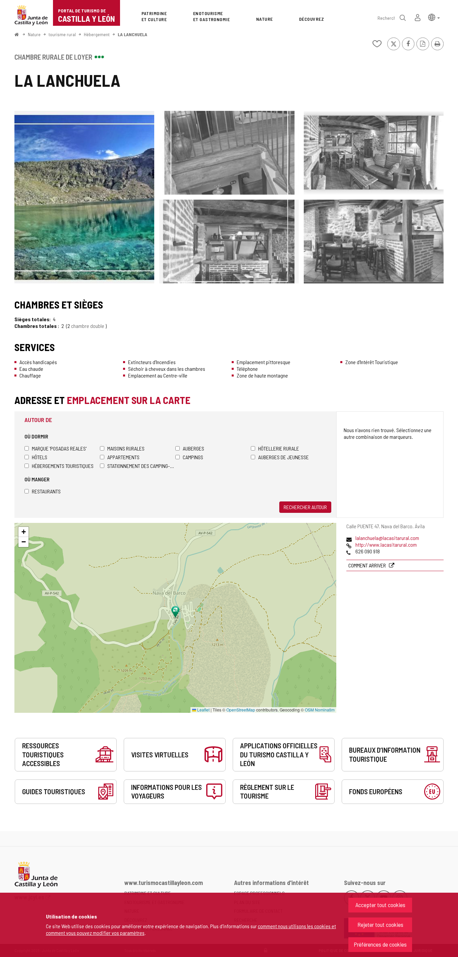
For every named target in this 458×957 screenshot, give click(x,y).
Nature (34, 34)
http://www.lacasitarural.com (386, 544)
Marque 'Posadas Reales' (59, 448)
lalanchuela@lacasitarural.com (387, 538)
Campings (193, 457)
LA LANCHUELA (132, 34)
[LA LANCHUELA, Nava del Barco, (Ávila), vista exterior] (84, 197)
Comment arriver (367, 565)
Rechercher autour (305, 507)
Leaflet (203, 709)
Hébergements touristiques (63, 466)
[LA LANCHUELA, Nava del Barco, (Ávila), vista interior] (229, 153)
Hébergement (97, 34)
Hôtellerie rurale (278, 448)
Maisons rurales (126, 448)
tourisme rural (62, 34)
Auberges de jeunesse (283, 457)
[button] (434, 17)
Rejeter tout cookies (380, 924)
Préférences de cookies (380, 944)
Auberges (193, 448)
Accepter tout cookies (380, 904)
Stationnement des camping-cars (141, 466)
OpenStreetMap (240, 709)
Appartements (123, 457)
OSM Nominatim (320, 709)
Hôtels (39, 457)
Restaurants (46, 491)
